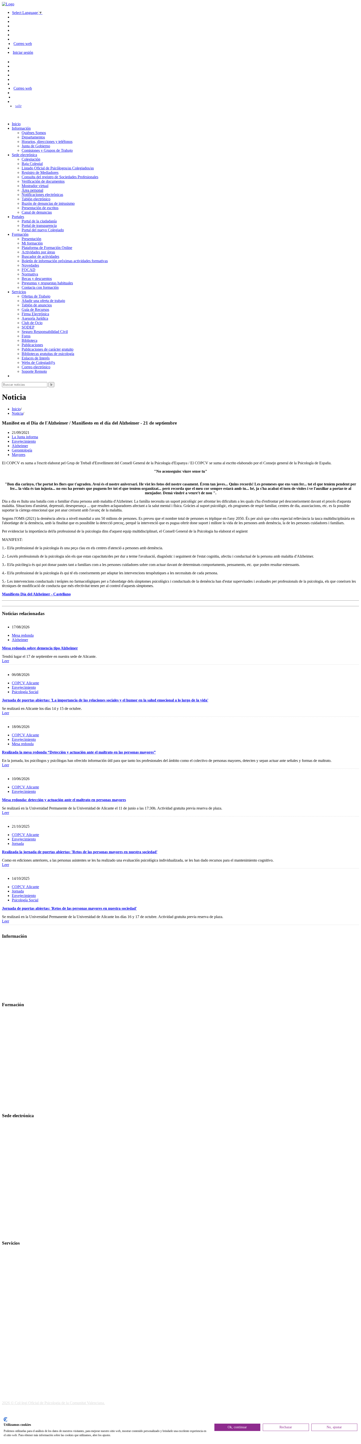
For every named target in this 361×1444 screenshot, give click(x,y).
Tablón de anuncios (37, 305)
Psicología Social (25, 692)
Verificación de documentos (43, 181)
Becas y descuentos (37, 278)
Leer (5, 661)
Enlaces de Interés (36, 358)
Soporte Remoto (34, 371)
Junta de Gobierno (36, 146)
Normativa (30, 274)
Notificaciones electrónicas (42, 195)
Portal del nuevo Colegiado (43, 230)
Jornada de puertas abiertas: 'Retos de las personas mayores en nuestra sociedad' (69, 908)
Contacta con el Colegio (20, 1233)
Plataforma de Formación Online (47, 248)
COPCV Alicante (25, 683)
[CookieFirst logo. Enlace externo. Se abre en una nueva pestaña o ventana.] (5, 1419)
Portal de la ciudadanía (39, 221)
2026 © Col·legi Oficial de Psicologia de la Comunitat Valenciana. (53, 1403)
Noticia (17, 413)
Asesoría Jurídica (35, 318)
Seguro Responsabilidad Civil (45, 332)
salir (18, 106)
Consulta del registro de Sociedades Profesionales (60, 177)
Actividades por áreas (38, 252)
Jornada (18, 843)
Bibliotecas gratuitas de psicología (48, 354)
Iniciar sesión (23, 52)
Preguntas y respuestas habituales (47, 283)
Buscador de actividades (40, 256)
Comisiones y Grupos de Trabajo (47, 150)
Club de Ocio (32, 323)
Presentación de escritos (40, 208)
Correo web (23, 43)
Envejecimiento (24, 441)
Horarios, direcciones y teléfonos (47, 141)
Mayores (18, 455)
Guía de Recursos (35, 309)
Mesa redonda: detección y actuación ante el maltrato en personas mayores (64, 800)
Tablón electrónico (36, 199)
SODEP (28, 327)
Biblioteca (29, 340)
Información (21, 128)
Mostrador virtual (35, 186)
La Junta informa (25, 437)
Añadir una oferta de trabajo (43, 301)
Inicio (16, 124)
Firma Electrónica (35, 314)
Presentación (31, 239)
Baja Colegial (32, 164)
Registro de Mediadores (40, 172)
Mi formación (32, 243)
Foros (26, 336)
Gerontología (22, 450)
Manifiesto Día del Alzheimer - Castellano (36, 594)
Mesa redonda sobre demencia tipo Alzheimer (40, 648)
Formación (20, 234)
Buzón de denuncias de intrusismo (48, 203)
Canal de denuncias (37, 212)
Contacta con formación (40, 287)
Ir (51, 384)
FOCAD (28, 270)
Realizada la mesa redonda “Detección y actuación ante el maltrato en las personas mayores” (79, 752)
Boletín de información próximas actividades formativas (65, 261)
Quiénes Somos (34, 133)
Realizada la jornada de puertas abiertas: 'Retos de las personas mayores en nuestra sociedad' (79, 852)
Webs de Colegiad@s (38, 362)
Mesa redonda (23, 635)
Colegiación (31, 159)
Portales (18, 217)
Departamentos (33, 137)
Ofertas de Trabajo (36, 296)
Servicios (19, 292)
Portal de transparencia (39, 225)
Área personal (32, 190)
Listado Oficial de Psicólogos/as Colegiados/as (58, 168)
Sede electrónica (24, 155)
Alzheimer (20, 446)
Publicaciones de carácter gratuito (47, 349)
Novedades (30, 265)
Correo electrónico (36, 367)
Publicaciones (32, 345)
